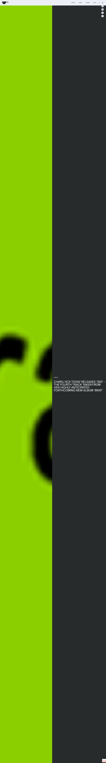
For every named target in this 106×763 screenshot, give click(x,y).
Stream (87, 2)
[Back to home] (5, 2)
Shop (95, 2)
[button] (99, 2)
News (80, 2)
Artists (73, 2)
